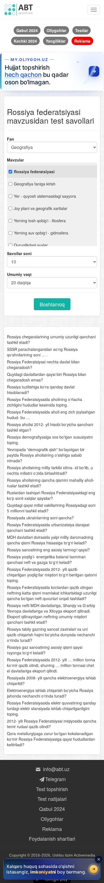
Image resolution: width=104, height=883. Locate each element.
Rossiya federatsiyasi (34, 171)
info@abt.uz (55, 768)
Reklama (52, 828)
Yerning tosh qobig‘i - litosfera (40, 220)
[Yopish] (99, 859)
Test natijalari (52, 798)
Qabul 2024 (52, 808)
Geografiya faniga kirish (34, 184)
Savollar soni (19, 253)
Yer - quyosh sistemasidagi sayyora (45, 196)
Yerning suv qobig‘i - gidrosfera (41, 233)
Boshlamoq (52, 304)
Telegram (55, 778)
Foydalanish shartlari (52, 838)
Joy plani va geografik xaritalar (40, 208)
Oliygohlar (52, 818)
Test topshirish (52, 789)
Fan (10, 139)
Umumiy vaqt (19, 274)
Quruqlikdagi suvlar (31, 245)
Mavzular (15, 160)
